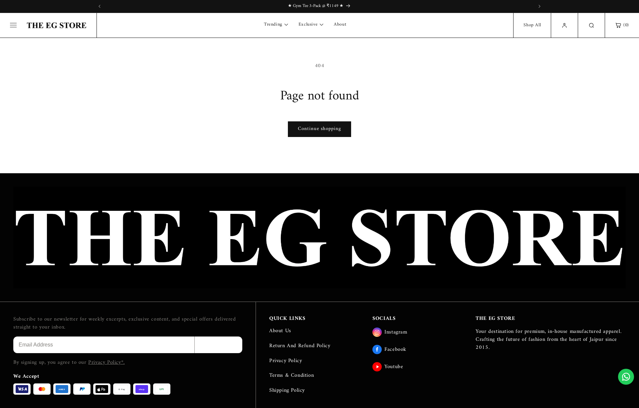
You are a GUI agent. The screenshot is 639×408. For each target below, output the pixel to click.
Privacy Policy (285, 360)
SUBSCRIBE (218, 344)
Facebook (395, 349)
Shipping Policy (287, 390)
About (340, 25)
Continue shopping (319, 128)
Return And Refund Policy (299, 345)
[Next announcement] (539, 6)
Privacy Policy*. (106, 362)
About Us (280, 331)
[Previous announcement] (99, 6)
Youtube (393, 366)
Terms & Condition (291, 375)
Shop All (532, 25)
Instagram (395, 332)
